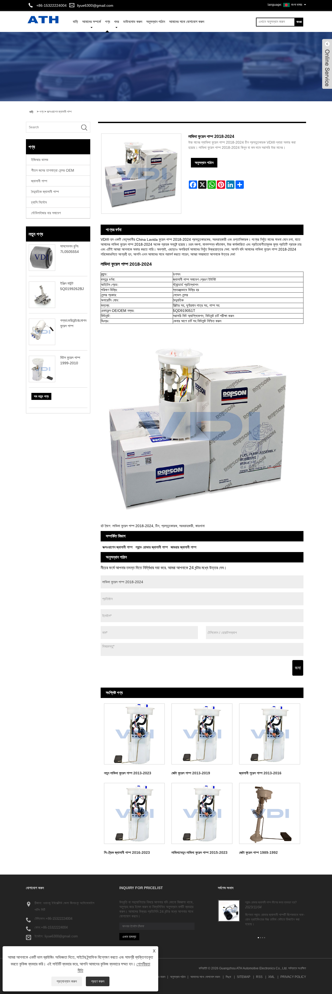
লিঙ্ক (228, 977)
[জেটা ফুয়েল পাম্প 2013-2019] (202, 734)
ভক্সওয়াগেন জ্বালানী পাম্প (59, 111)
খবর (116, 21)
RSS (259, 977)
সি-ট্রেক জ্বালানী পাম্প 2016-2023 (127, 852)
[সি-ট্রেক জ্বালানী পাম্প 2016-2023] (134, 813)
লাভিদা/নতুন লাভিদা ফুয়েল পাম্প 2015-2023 (199, 852)
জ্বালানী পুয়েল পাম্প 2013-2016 (260, 773)
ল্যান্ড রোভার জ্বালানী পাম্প (152, 547)
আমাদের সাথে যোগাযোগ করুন (186, 21)
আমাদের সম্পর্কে (91, 21)
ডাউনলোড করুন (132, 21)
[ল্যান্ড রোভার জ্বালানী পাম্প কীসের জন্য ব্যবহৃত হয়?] (229, 910)
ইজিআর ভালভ (39, 160)
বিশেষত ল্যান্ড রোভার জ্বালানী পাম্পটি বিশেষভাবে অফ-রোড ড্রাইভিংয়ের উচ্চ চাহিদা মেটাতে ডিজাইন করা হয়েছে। (275, 919)
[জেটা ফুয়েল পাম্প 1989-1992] (269, 813)
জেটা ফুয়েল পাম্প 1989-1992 (258, 852)
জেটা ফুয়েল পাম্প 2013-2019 (190, 773)
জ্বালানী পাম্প (39, 181)
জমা (298, 667)
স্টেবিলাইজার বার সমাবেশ (46, 213)
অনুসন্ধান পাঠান (155, 21)
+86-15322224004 (59, 919)
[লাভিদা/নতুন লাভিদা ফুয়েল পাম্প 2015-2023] (202, 813)
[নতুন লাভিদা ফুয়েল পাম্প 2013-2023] (134, 734)
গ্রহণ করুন (97, 981)
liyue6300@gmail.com (95, 5)
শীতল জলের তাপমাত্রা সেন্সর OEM (52, 170)
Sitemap (243, 977)
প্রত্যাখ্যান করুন (67, 981)
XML (271, 977)
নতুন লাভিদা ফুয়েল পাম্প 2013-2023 (127, 773)
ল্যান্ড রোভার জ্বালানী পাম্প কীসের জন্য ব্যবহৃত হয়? (271, 902)
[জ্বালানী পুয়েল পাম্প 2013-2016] (269, 734)
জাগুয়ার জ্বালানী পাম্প (183, 547)
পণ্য (107, 21)
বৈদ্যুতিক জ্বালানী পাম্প (45, 192)
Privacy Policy (293, 977)
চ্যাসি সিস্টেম (39, 202)
